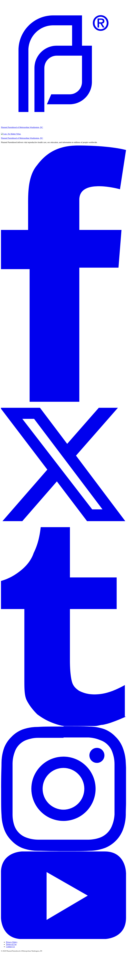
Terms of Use (11, 944)
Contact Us (10, 947)
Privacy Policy (11, 942)
